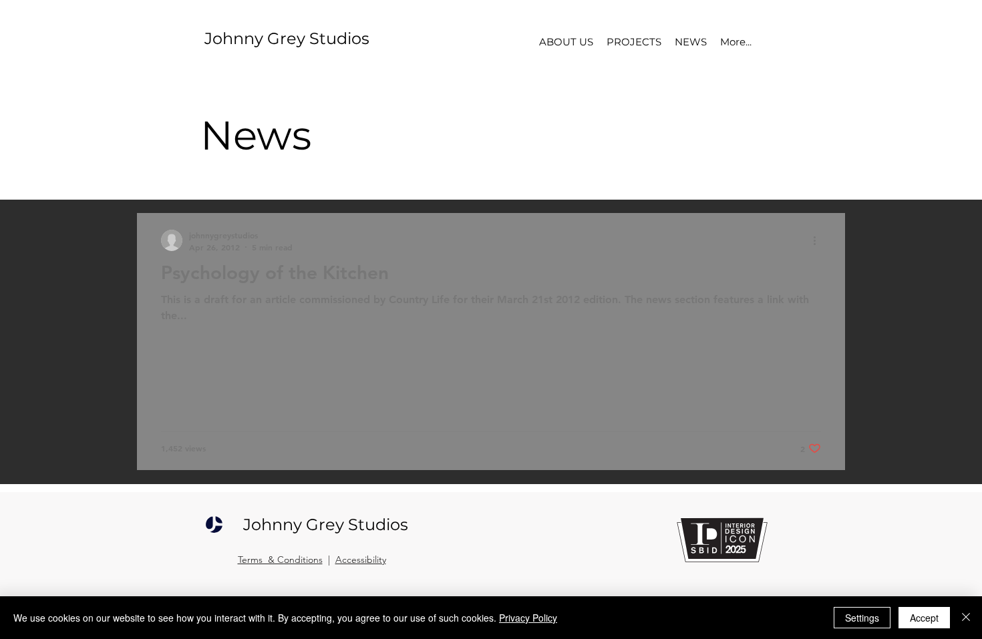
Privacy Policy (528, 617)
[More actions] (819, 240)
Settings (862, 617)
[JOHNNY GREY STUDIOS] (214, 524)
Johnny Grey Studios (286, 38)
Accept (924, 617)
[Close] (966, 617)
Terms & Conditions (280, 560)
